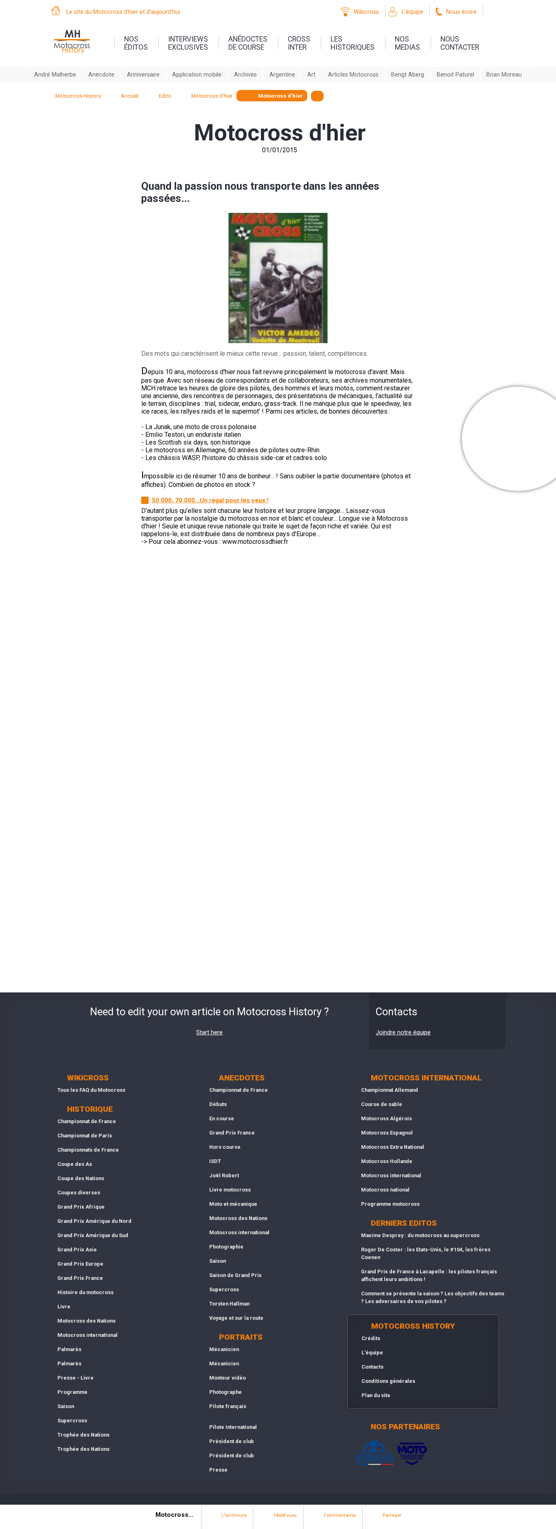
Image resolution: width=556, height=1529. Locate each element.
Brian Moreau (504, 74)
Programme (72, 1392)
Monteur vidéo (227, 1378)
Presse (218, 1470)
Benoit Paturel (455, 74)
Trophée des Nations (83, 1435)
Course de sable (381, 1104)
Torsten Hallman (229, 1304)
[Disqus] (278, 668)
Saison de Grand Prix (235, 1275)
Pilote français (227, 1406)
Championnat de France (86, 1121)
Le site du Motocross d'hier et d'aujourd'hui (123, 12)
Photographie (226, 1247)
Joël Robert (224, 1175)
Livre (63, 1306)
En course (221, 1118)
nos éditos (136, 43)
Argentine (282, 74)
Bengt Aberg (407, 74)
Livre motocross (230, 1190)
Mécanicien (224, 1349)
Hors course (225, 1147)
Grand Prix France (80, 1278)
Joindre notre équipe (403, 1032)
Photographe (225, 1392)
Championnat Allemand (389, 1090)
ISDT (215, 1161)
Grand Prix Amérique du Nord (94, 1221)
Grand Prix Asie (77, 1249)
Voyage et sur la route (236, 1318)
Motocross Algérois (386, 1118)
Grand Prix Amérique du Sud (92, 1235)
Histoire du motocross (85, 1292)
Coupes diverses (78, 1192)
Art (311, 74)
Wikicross (366, 12)
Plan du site (375, 1395)
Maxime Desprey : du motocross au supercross (420, 1235)
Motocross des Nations (86, 1321)
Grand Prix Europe (80, 1264)
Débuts (218, 1104)
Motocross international (87, 1335)
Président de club (231, 1441)
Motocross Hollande (386, 1161)
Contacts (372, 1367)
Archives (245, 74)
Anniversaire (143, 74)
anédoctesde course (247, 43)
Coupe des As (74, 1164)
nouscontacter (459, 43)
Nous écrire (461, 12)
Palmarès (69, 1349)
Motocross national (385, 1190)
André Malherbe (55, 74)
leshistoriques (352, 43)
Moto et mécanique (233, 1204)
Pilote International (233, 1427)
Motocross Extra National (392, 1147)
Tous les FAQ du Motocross (91, 1090)
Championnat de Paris (84, 1136)
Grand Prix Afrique (81, 1207)
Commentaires (340, 1515)
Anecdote (101, 74)
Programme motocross (390, 1204)
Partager (392, 1515)
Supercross (72, 1420)
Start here (209, 1032)
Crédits (370, 1338)
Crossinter (299, 43)
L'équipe (412, 12)
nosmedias (407, 43)
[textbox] (317, 96)
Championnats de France (88, 1150)
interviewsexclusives (188, 43)
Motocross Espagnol (387, 1133)
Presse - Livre (75, 1378)
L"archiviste (234, 1515)
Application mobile (196, 74)
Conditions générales (388, 1381)
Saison (65, 1406)
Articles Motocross (353, 74)
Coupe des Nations (80, 1178)
